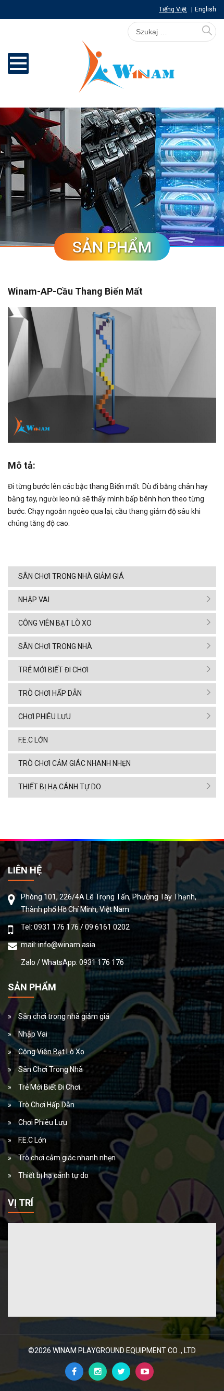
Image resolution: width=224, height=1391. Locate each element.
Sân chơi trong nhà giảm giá (71, 576)
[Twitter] (121, 1371)
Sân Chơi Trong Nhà (55, 646)
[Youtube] (144, 1371)
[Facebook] (74, 1371)
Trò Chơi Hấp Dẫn (50, 693)
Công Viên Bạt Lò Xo (55, 623)
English (205, 9)
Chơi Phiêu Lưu (44, 716)
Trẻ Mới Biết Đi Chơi (53, 670)
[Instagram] (98, 1371)
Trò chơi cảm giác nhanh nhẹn (74, 763)
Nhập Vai (33, 599)
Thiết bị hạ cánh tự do (59, 787)
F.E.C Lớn (33, 740)
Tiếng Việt (173, 9)
